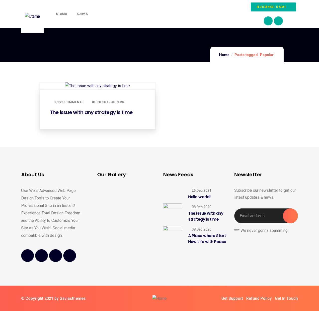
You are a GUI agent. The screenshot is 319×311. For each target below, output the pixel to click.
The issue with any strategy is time (91, 112)
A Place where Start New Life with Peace (207, 239)
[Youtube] (55, 255)
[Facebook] (268, 20)
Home (224, 55)
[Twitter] (41, 255)
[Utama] (32, 16)
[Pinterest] (69, 255)
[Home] (159, 298)
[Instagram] (278, 20)
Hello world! (199, 197)
